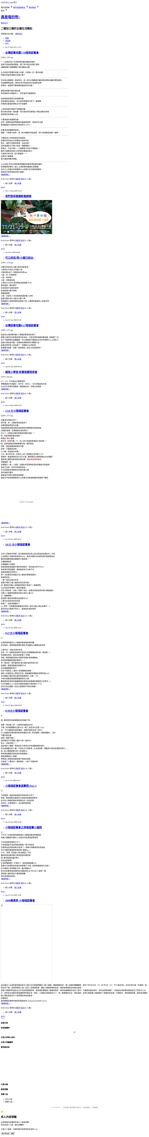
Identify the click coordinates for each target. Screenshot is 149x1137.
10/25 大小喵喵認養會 (17, 544)
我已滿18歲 (5, 1133)
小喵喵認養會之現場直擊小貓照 (23, 827)
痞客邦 (18, 179)
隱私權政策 (86, 1107)
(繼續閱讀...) (5, 175)
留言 (22, 179)
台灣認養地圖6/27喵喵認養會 (22, 325)
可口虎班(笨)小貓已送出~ (19, 257)
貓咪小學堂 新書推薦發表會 (21, 372)
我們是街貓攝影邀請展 (18, 196)
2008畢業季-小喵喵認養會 (20, 900)
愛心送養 (17, 183)
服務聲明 (95, 1107)
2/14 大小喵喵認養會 (17, 410)
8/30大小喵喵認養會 (16, 710)
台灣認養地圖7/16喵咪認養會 (22, 52)
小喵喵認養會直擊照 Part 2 (20, 785)
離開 (12, 1133)
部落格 (7, 41)
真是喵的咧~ (10, 17)
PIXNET (58, 1107)
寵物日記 (18, 34)
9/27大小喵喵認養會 (16, 633)
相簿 (7, 38)
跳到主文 (4, 23)
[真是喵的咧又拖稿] (74, 1032)
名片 (7, 43)
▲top (3, 187)
